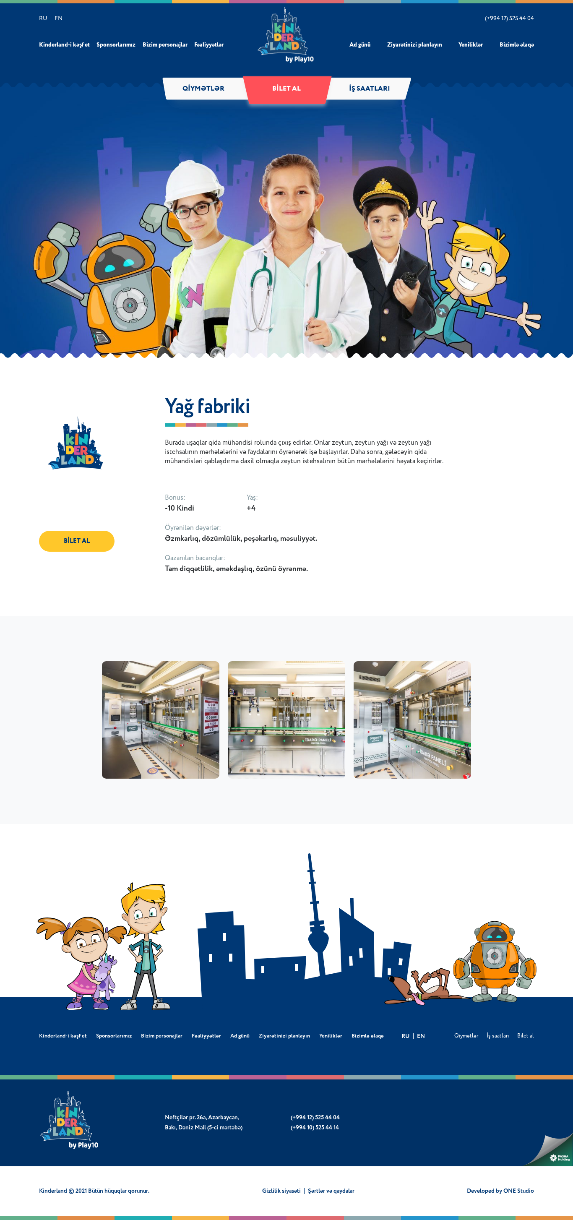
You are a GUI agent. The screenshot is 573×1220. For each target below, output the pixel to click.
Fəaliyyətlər (209, 45)
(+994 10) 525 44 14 (315, 1128)
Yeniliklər (470, 45)
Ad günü (359, 45)
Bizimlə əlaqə (517, 45)
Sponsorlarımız (115, 45)
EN (59, 18)
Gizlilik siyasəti (281, 1191)
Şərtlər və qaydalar (331, 1191)
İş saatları (369, 89)
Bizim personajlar (165, 45)
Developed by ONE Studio (500, 1191)
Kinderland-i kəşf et (64, 45)
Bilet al (286, 89)
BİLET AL (77, 541)
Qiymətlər (203, 89)
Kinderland (286, 35)
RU (43, 18)
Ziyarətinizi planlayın (414, 45)
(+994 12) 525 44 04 (509, 18)
